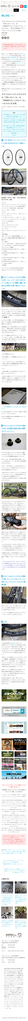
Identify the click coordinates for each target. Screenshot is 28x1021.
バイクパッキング (22, 849)
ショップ (15, 849)
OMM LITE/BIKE (11, 57)
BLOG (8, 15)
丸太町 (14, 851)
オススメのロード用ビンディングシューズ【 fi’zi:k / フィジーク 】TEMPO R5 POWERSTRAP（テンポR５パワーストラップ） (13, 863)
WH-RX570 (14, 645)
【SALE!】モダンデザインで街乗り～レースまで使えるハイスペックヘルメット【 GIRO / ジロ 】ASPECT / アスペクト (14, 871)
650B (5, 849)
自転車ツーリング (14, 853)
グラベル (10, 849)
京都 (17, 851)
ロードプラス (9, 851)
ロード (3, 851)
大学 (20, 851)
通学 (21, 853)
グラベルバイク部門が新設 (15, 59)
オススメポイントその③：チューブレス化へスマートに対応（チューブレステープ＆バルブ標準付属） (14, 131)
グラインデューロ (20, 63)
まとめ (14, 135)
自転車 (8, 853)
